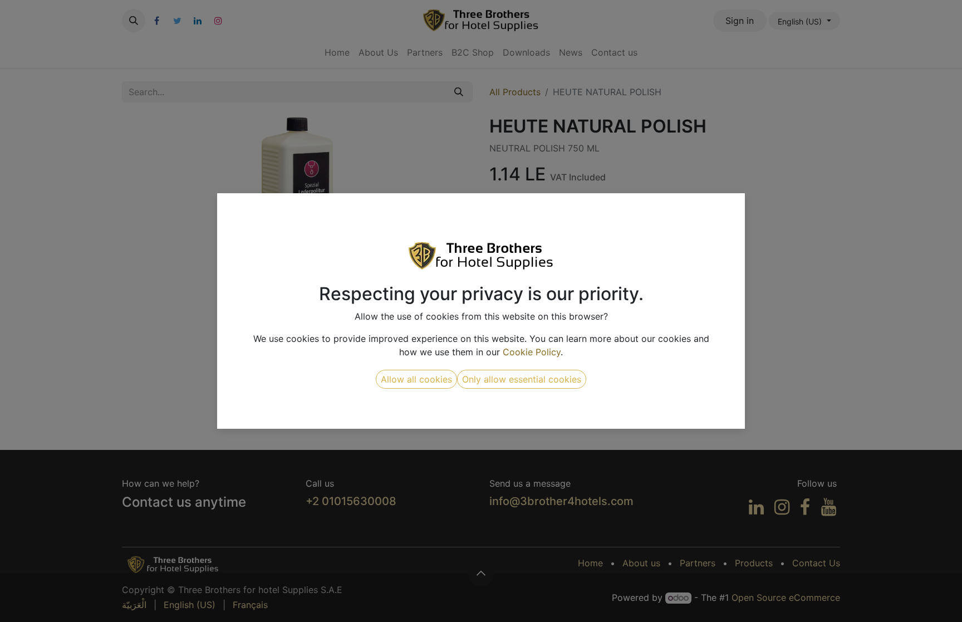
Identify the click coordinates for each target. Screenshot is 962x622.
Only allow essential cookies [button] (521, 379)
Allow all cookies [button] (416, 379)
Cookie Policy (532, 351)
